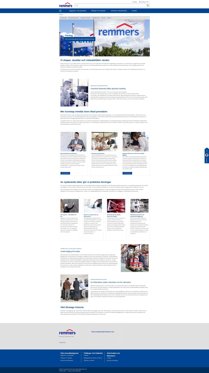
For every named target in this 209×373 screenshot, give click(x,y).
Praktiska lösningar (85, 17)
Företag (135, 2)
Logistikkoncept (96, 17)
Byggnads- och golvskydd (77, 11)
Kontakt (134, 11)
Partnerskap (63, 17)
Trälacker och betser (89, 360)
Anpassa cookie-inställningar (74, 370)
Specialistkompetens (73, 17)
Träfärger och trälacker (98, 11)
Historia (109, 17)
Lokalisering (62, 342)
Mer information (65, 173)
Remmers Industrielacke (119, 11)
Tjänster (103, 17)
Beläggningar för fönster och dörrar (93, 358)
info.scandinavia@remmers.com (102, 332)
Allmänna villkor (62, 370)
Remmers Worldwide (112, 360)
